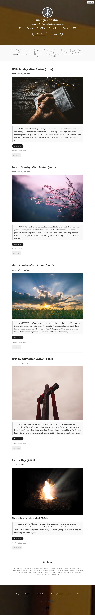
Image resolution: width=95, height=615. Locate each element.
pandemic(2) (67, 54)
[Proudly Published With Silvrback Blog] (47, 608)
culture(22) (24, 52)
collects (20, 150)
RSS (74, 28)
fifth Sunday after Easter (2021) (32, 69)
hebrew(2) (75, 54)
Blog (21, 28)
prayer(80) (53, 50)
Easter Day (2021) (23, 460)
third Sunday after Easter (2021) (33, 265)
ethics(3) (53, 54)
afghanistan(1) (40, 56)
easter (90, 2)
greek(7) (80, 52)
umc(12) (39, 52)
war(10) (45, 52)
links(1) (53, 56)
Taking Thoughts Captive (59, 28)
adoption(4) (40, 54)
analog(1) (47, 56)
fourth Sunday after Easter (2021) (34, 167)
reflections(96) (44, 50)
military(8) (65, 52)
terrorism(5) (32, 54)
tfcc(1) (81, 54)
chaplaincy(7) (73, 52)
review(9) (58, 52)
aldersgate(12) (32, 52)
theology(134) (27, 50)
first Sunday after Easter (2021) (32, 359)
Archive (30, 28)
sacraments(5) (23, 54)
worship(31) (16, 52)
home (58, 56)
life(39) (79, 50)
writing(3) (47, 54)
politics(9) (51, 52)
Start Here (41, 28)
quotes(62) (60, 50)
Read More (17, 146)
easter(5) (15, 54)
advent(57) (68, 50)
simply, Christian (50, 601)
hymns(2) (60, 54)
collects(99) (35, 50)
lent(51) (74, 50)
